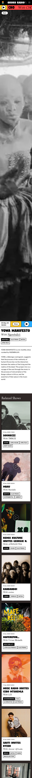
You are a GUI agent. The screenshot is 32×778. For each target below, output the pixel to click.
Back (4, 13)
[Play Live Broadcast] (3, 7)
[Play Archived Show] (26, 324)
